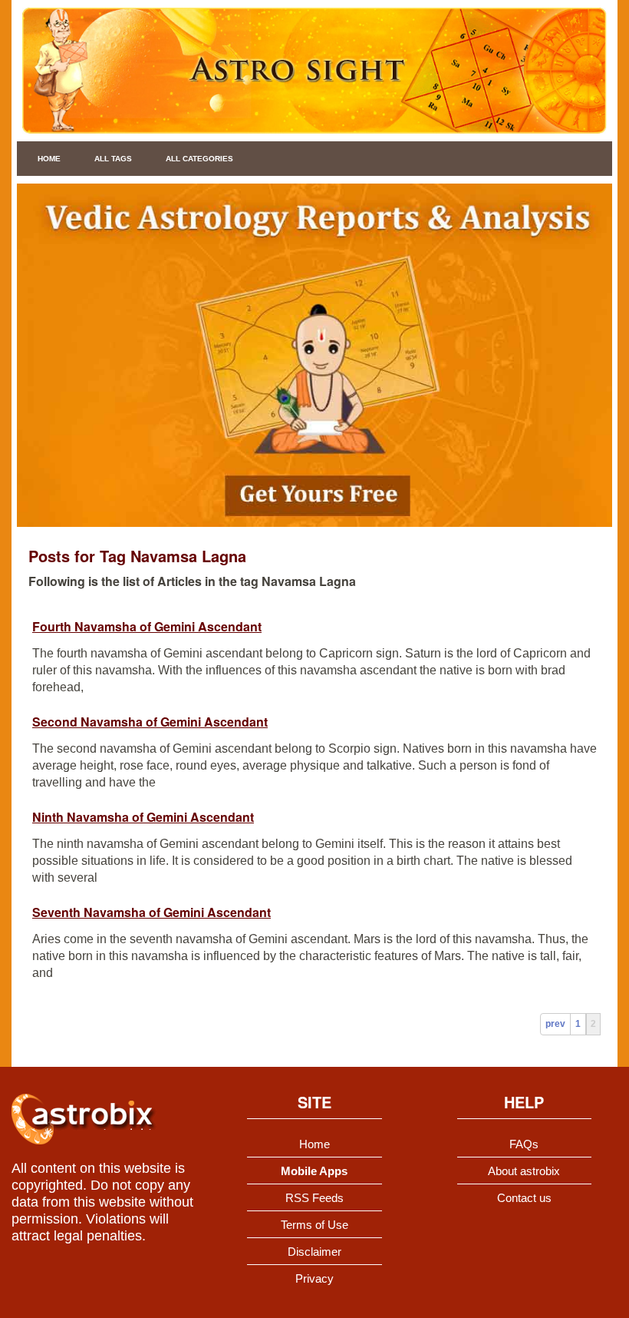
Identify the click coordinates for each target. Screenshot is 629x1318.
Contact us (524, 1197)
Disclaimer (314, 1251)
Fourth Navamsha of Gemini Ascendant (147, 626)
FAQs (523, 1144)
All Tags (113, 158)
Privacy (314, 1278)
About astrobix (524, 1170)
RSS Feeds (314, 1197)
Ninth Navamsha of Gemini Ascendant (143, 817)
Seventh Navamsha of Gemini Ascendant (151, 912)
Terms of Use (314, 1224)
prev (555, 1023)
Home (49, 158)
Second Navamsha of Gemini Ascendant (150, 721)
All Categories (199, 158)
